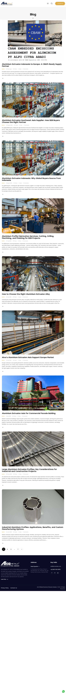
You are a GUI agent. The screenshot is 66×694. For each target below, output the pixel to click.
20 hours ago (9, 68)
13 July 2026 (8, 360)
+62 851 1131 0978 (55, 569)
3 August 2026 (9, 183)
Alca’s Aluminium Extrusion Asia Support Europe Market (28, 357)
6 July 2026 (8, 416)
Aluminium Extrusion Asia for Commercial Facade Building (28, 413)
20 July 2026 (8, 297)
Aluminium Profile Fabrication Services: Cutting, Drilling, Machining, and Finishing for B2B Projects (28, 237)
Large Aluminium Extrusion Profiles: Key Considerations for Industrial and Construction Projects (29, 470)
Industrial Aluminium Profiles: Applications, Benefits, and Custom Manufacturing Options (32, 528)
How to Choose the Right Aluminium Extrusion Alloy (26, 294)
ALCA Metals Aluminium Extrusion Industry (47, 587)
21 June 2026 (9, 531)
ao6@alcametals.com (55, 566)
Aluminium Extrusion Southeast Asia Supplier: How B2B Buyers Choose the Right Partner (31, 121)
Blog (3, 125)
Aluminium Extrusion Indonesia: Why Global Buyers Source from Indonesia (31, 179)
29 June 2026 (9, 474)
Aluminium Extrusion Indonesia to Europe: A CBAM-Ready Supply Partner (32, 65)
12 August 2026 (9, 125)
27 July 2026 (8, 240)
